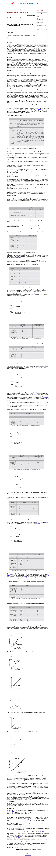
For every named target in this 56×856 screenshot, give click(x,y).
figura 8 (36, 576)
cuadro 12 (9, 575)
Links (13, 811)
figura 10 (27, 577)
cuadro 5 (12, 290)
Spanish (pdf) (40, 16)
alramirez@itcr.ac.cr (28, 855)
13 (41, 367)
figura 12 (46, 577)
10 (36, 367)
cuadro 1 (39, 109)
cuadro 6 (19, 293)
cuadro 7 (25, 393)
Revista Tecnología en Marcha (14, 9)
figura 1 (38, 259)
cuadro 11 (39, 523)
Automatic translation (41, 23)
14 (42, 367)
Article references (40, 19)
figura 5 (28, 405)
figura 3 (35, 394)
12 (39, 367)
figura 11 (36, 577)
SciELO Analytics (40, 13)
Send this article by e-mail (42, 25)
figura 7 (24, 576)
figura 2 (33, 294)
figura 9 (16, 577)
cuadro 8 (46, 397)
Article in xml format (41, 18)
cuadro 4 (33, 259)
